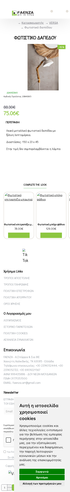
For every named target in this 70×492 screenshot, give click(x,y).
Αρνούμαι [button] (42, 477)
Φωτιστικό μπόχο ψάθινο (51, 224)
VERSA (53, 23)
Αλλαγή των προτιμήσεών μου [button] (42, 483)
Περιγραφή (13, 122)
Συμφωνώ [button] (42, 471)
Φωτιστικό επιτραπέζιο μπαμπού (19, 224)
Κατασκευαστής (33, 23)
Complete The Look (35, 184)
